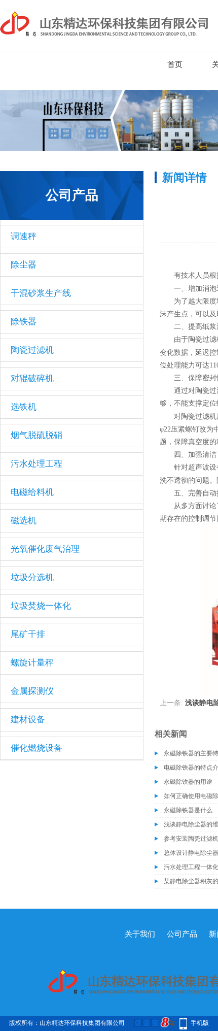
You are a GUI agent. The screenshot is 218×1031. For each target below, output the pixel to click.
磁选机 (24, 520)
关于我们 (140, 934)
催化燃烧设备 (36, 748)
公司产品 (182, 934)
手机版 (200, 1022)
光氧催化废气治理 (45, 549)
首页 (175, 64)
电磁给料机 (32, 492)
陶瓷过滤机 (32, 350)
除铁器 (24, 321)
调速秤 (24, 236)
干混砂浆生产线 (41, 293)
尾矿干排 (28, 634)
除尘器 (24, 265)
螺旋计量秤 (32, 663)
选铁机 (24, 407)
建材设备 (28, 719)
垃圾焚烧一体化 (41, 606)
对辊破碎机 (32, 378)
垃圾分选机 (32, 577)
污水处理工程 (36, 464)
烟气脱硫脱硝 (36, 435)
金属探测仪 (32, 691)
